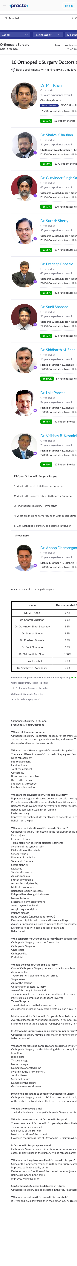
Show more (22, 535)
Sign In (69, 5)
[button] (15, 34)
